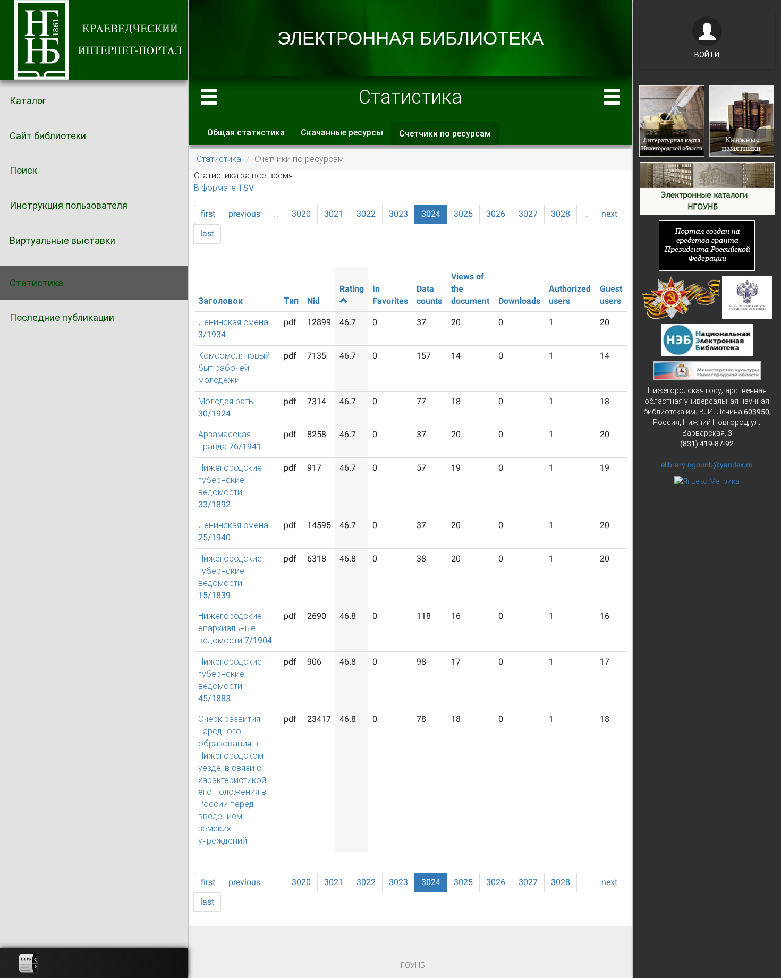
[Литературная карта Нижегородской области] (671, 120)
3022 (366, 214)
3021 (333, 214)
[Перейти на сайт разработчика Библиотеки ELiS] (28, 963)
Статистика (36, 282)
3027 (528, 214)
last (207, 233)
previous (244, 214)
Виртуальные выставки (62, 240)
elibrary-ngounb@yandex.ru (707, 465)
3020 (301, 214)
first (208, 214)
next (609, 214)
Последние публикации (62, 317)
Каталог (28, 100)
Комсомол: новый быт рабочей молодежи (234, 368)
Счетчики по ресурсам (449, 137)
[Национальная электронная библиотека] (707, 339)
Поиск (23, 170)
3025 (463, 214)
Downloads (519, 301)
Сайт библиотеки (48, 135)
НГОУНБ (410, 965)
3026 (495, 214)
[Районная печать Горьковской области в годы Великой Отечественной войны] (681, 296)
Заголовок (220, 301)
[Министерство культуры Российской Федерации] (747, 296)
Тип (291, 301)
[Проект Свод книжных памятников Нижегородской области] (741, 120)
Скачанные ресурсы (342, 132)
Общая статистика (246, 132)
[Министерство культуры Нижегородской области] (707, 369)
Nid (313, 301)
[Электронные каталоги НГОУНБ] (707, 187)
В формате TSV (224, 188)
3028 (560, 214)
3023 (398, 214)
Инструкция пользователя (69, 205)
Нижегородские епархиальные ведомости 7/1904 (235, 628)
